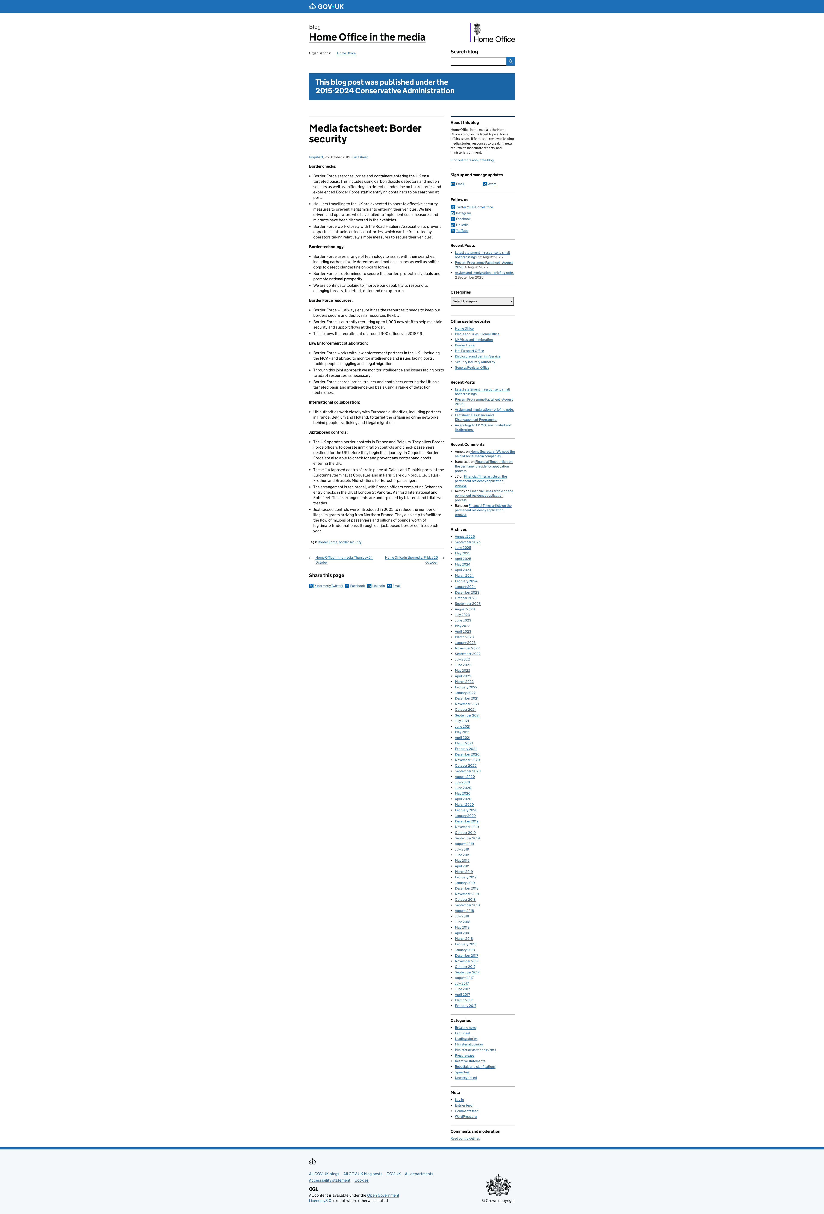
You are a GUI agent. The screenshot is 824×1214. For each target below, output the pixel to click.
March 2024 (464, 575)
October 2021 (465, 709)
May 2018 (462, 927)
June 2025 (463, 548)
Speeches (462, 1072)
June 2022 (463, 665)
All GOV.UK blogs (324, 1173)
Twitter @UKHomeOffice (474, 207)
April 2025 (463, 559)
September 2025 (467, 542)
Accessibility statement (329, 1180)
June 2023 (463, 620)
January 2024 (465, 587)
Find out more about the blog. (473, 160)
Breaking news (465, 1027)
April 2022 (463, 676)
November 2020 (467, 760)
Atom (492, 184)
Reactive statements (470, 1061)
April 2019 (462, 866)
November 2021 (467, 704)
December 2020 (467, 754)
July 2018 (462, 916)
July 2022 (462, 659)
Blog (315, 26)
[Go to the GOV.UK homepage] (326, 7)
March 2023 (464, 637)
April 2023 (463, 631)
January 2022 (465, 693)
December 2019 (467, 821)
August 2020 (465, 777)
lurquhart (316, 157)
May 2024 (462, 564)
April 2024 (463, 570)
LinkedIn (378, 586)
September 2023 (468, 604)
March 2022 (464, 682)
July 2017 (462, 983)
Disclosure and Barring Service (477, 356)
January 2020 (465, 816)
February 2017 (465, 1006)
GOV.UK (393, 1173)
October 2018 (465, 899)
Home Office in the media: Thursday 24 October (344, 559)
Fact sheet (360, 157)
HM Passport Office (469, 351)
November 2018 (467, 894)
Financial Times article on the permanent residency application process (484, 466)
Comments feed (466, 1111)
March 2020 (464, 804)
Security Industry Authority (475, 362)
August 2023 (465, 609)
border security (350, 542)
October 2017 (465, 967)
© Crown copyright (498, 1200)
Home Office (346, 53)
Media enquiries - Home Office (477, 334)
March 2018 (464, 939)
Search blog (464, 51)
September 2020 (468, 771)
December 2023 (467, 592)
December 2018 (467, 888)
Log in (459, 1100)
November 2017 (467, 961)
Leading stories (466, 1039)
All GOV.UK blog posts (362, 1173)
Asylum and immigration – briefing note (484, 273)
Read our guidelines (465, 1138)
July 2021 (462, 721)
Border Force (327, 542)
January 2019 (465, 883)
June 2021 (462, 726)
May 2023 (462, 626)
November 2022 (467, 648)
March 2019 (464, 872)
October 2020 (466, 765)
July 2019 (462, 849)
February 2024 (466, 581)
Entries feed (464, 1105)
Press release (464, 1055)
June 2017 (462, 989)
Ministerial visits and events (475, 1050)
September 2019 (467, 838)
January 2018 (465, 950)
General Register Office (472, 367)
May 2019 (462, 860)
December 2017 (466, 955)
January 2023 (465, 643)
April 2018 (462, 933)
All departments (419, 1173)
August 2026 (465, 536)
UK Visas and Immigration (474, 340)
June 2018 (462, 922)
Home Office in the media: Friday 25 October (411, 559)
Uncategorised (466, 1078)
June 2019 (462, 855)
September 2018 (467, 905)
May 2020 (462, 793)
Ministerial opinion (469, 1044)
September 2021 (467, 715)
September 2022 (468, 654)
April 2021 (462, 738)
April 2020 (463, 799)
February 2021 (466, 749)
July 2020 (462, 782)
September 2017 (467, 972)
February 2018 (466, 944)
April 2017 (462, 994)
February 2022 (466, 687)
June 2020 (463, 788)
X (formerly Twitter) (328, 586)
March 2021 (464, 743)
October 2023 (466, 598)
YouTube (462, 231)
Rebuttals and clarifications (475, 1067)
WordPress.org (466, 1116)
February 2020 (466, 810)
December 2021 (467, 698)
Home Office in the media (367, 37)
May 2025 (462, 553)
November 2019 (467, 827)
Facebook (357, 586)
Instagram (463, 213)
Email (396, 586)
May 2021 (462, 732)
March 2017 (464, 1000)
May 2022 (462, 670)
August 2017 (464, 978)
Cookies (361, 1180)
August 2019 (464, 844)
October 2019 (465, 833)
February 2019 (466, 877)
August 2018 (464, 911)
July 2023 (462, 615)
